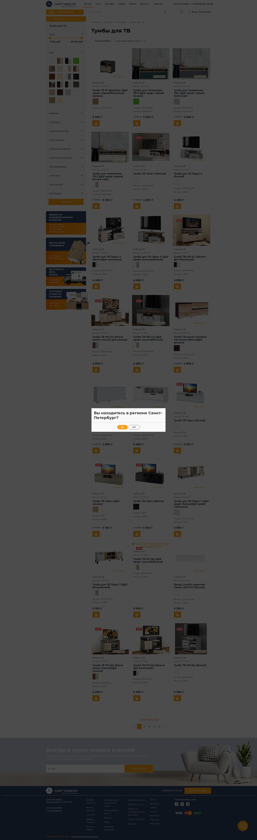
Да (122, 427)
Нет (134, 427)
